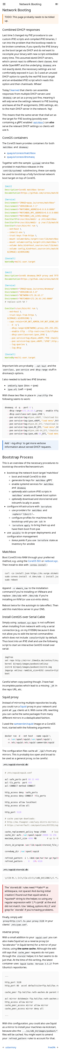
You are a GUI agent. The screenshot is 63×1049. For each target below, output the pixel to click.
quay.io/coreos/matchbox (21, 153)
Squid (23, 706)
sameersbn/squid (23, 723)
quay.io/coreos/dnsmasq (21, 157)
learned (15, 90)
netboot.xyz (51, 561)
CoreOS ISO (34, 561)
